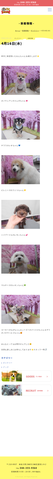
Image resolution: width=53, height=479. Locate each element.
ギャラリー (18, 38)
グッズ (6, 367)
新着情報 (30, 38)
